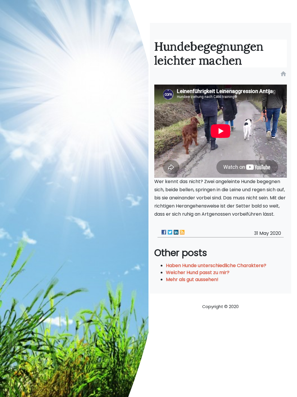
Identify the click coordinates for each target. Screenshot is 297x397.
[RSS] (182, 232)
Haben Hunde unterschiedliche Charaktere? (216, 265)
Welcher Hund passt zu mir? (197, 272)
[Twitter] (170, 232)
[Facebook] (164, 232)
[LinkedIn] (176, 232)
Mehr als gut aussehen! (192, 279)
